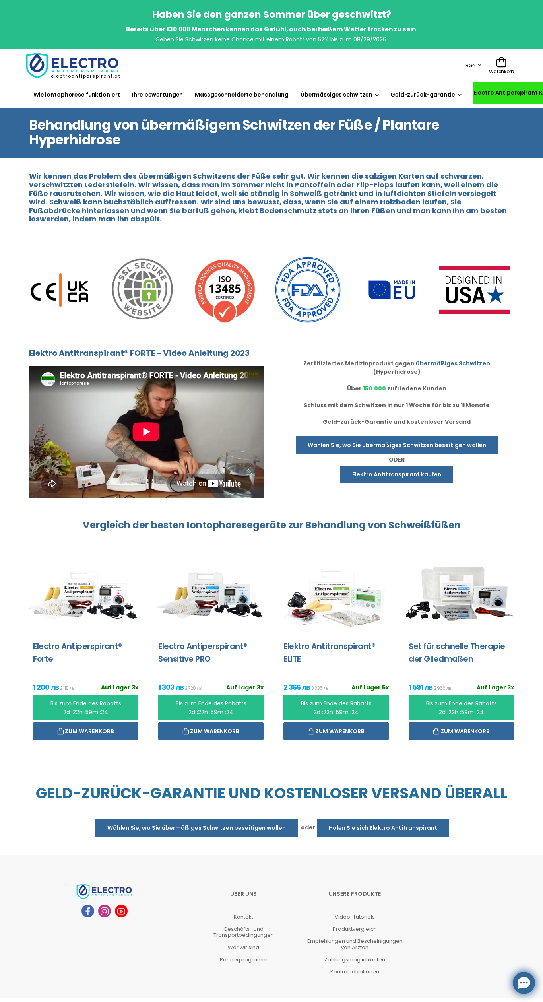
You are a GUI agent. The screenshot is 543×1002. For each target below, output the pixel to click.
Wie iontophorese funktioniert (76, 95)
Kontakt (243, 916)
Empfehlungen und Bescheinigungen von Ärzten (355, 944)
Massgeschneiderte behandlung (241, 95)
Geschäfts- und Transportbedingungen (243, 932)
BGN (470, 65)
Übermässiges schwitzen (336, 95)
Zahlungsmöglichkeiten (354, 959)
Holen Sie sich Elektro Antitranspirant (383, 828)
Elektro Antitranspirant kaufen (396, 474)
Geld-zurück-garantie (422, 95)
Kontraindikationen (354, 971)
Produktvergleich (355, 929)
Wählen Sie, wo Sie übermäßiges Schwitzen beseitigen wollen (397, 445)
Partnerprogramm (244, 959)
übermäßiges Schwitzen (453, 363)
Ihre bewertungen (157, 95)
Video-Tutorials (355, 916)
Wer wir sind (243, 947)
